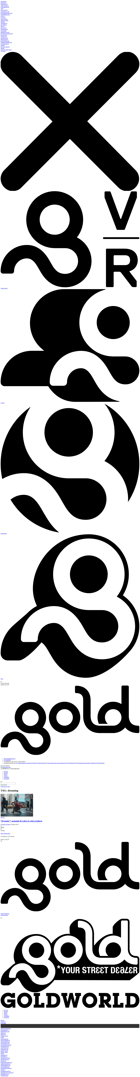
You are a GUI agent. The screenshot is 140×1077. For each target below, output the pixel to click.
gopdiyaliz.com (5, 1048)
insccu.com (3, 27)
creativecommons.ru (6, 1028)
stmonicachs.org (5, 1059)
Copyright (3, 1023)
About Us (3, 1021)
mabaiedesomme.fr (5, 1064)
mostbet (3, 45)
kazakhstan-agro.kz (6, 1071)
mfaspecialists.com (5, 1065)
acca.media (3, 30)
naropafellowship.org (6, 1068)
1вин (2, 8)
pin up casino (4, 10)
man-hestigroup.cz (5, 1042)
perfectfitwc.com (5, 11)
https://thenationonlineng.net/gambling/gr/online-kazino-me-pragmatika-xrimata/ (78, 1026)
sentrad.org (3, 2)
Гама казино (4, 19)
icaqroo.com (4, 36)
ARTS (5, 774)
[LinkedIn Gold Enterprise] (89, 763)
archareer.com (4, 38)
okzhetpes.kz (4, 1055)
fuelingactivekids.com (6, 42)
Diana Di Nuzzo (6, 824)
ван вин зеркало (5, 46)
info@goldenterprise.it (9, 758)
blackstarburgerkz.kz (6, 1045)
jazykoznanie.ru (5, 44)
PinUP (2, 1053)
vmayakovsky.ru (5, 7)
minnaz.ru (3, 1033)
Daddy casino (4, 1052)
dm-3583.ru (4, 25)
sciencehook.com (5, 1043)
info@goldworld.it (5, 833)
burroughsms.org (5, 41)
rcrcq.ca (3, 16)
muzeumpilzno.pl (5, 1067)
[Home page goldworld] (6, 767)
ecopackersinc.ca (5, 1046)
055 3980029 (7, 760)
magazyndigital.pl (5, 1040)
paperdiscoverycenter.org (7, 1072)
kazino (2, 1037)
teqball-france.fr (5, 1074)
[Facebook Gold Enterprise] (31, 763)
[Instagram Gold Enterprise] (60, 763)
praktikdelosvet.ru (5, 14)
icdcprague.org (4, 1049)
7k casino (3, 51)
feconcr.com (4, 35)
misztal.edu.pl (4, 29)
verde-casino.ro (5, 5)
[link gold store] (1, 785)
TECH (5, 776)
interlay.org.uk (4, 1050)
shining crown (4, 1036)
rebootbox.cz (4, 1056)
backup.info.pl (4, 39)
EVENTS (6, 779)
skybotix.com (4, 4)
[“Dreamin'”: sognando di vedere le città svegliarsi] (17, 816)
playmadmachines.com (6, 13)
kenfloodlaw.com (5, 1031)
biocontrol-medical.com (7, 33)
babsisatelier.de (4, 1039)
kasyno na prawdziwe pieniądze (49, 1026)
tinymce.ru (3, 1061)
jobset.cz (3, 1069)
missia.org (3, 1034)
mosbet (2, 48)
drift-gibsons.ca (5, 1030)
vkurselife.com (4, 1075)
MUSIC (6, 773)
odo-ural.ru (3, 1)
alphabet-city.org (5, 32)
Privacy (3, 1020)
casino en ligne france (6, 49)
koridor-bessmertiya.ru (6, 1062)
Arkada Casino (4, 20)
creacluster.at (4, 23)
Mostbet (3, 22)
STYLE (6, 771)
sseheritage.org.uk (5, 1058)
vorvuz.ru (3, 17)
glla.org (3, 26)
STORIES (6, 777)
